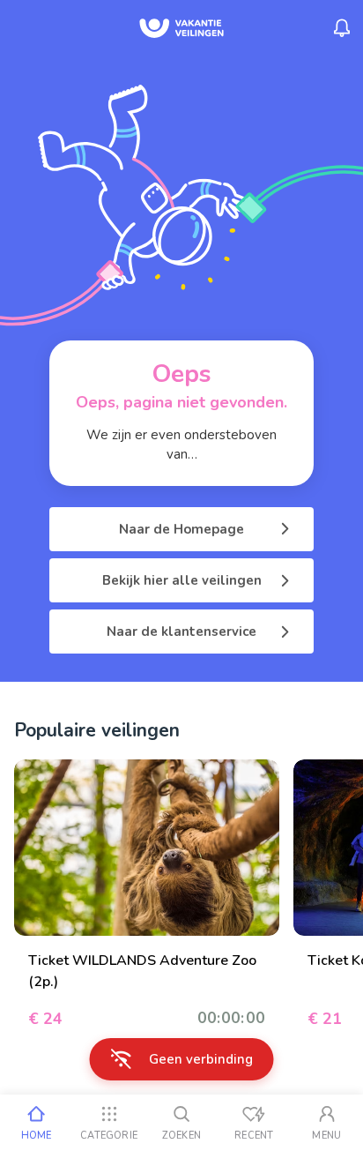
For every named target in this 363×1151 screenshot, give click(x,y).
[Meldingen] (342, 28)
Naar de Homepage (181, 529)
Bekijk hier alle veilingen (182, 580)
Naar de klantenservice (181, 631)
